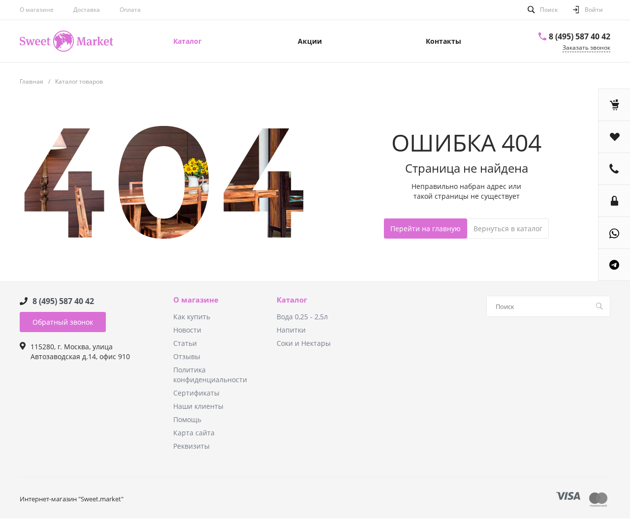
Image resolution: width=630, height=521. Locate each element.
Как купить (191, 316)
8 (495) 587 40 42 (579, 36)
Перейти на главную (425, 228)
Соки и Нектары (304, 343)
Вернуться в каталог (507, 228)
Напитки (291, 330)
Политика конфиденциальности (210, 374)
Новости (187, 330)
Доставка (86, 9)
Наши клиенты (198, 406)
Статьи (185, 343)
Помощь (187, 419)
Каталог (292, 300)
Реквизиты (191, 446)
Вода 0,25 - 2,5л (302, 316)
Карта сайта (194, 432)
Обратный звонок (62, 322)
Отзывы (186, 356)
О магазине (37, 9)
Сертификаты (196, 393)
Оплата (130, 9)
